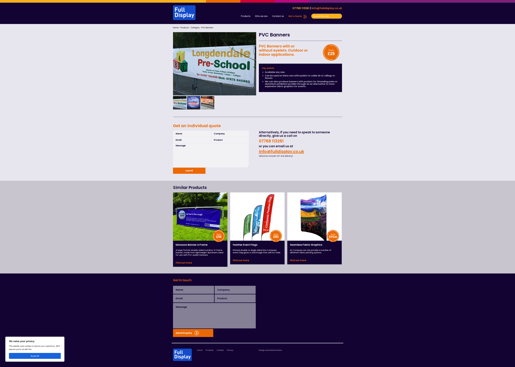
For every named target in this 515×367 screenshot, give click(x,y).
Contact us (278, 16)
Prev (176, 64)
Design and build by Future (270, 350)
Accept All (35, 356)
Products (245, 16)
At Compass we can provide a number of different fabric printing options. (310, 251)
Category (195, 27)
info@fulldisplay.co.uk (327, 8)
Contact (220, 350)
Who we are (261, 16)
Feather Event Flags (245, 244)
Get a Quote (295, 16)
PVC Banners (207, 27)
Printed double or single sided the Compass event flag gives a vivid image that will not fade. (257, 251)
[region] (34, 349)
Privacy (230, 350)
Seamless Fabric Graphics (306, 244)
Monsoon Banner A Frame (191, 244)
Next (253, 64)
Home (176, 27)
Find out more (184, 262)
